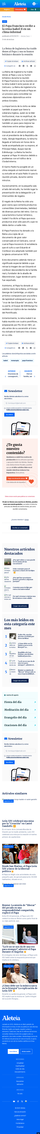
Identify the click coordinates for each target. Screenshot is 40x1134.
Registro (7, 9)
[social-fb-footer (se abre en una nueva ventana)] (18, 1101)
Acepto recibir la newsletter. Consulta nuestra (19, 409)
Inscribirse (9, 415)
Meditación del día (16, 709)
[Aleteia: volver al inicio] (20, 4)
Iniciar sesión (26, 1051)
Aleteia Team (25, 36)
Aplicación (20, 1084)
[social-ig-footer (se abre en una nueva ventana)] (26, 1101)
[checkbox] (5, 408)
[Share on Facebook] (19, 66)
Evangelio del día (15, 717)
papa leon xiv (8, 801)
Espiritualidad (20, 1066)
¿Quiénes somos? (20, 1116)
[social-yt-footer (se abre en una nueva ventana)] (14, 1101)
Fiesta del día (12, 702)
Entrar (27, 520)
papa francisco (27, 360)
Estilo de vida (20, 1069)
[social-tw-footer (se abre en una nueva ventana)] (22, 1101)
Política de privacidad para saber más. (17, 410)
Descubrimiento (20, 1072)
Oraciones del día (15, 725)
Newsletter (20, 1081)
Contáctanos (20, 1123)
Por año (20, 1094)
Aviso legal (20, 1119)
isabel (5, 360)
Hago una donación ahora (16, 478)
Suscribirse (13, 1051)
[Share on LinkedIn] (23, 66)
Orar (32, 9)
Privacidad (20, 1127)
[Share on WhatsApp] (35, 66)
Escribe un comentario (20, 528)
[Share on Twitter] (27, 66)
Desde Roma (6, 17)
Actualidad (20, 1063)
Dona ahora (19, 9)
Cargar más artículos (20, 606)
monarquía (15, 360)
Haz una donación (20, 1112)
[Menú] (7, 4)
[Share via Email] (31, 66)
